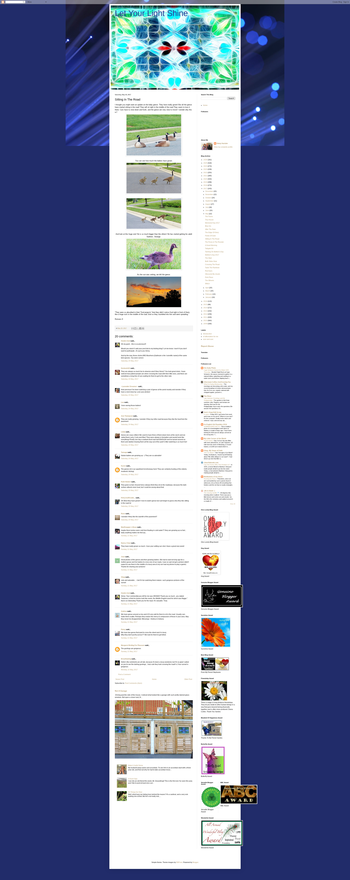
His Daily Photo (210, 368)
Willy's (207, 284)
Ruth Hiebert (126, 482)
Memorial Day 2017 (212, 223)
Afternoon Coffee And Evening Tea (217, 382)
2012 (205, 314)
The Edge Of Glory (212, 232)
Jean (123, 557)
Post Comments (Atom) (133, 683)
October (208, 198)
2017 (205, 189)
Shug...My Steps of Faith (213, 451)
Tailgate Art (209, 248)
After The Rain (210, 229)
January (208, 297)
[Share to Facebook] (140, 328)
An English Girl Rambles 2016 (215, 424)
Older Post (188, 679)
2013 (205, 311)
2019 (205, 182)
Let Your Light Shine (151, 13)
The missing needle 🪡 (211, 493)
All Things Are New (135, 792)
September (209, 201)
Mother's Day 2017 (212, 255)
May (207, 214)
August (208, 204)
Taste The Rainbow (212, 268)
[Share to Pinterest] (143, 328)
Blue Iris (208, 226)
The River (207, 396)
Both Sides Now (211, 261)
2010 (205, 321)
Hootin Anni (125, 341)
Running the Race (210, 479)
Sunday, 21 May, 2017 (129, 536)
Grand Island (208, 440)
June (207, 210)
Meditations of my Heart (213, 477)
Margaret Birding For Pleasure (133, 645)
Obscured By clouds (212, 274)
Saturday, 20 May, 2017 (129, 361)
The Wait (208, 258)
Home (154, 679)
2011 (205, 317)
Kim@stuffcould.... (128, 498)
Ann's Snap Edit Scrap (212, 412)
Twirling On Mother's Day (214, 252)
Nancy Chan (126, 543)
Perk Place (209, 277)
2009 (205, 324)
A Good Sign (132, 779)
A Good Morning (211, 245)
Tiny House (209, 220)
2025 (205, 163)
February (208, 294)
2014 (205, 308)
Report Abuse (207, 346)
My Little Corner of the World (215, 439)
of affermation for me (210, 337)
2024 (205, 166)
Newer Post (120, 679)
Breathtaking (126, 659)
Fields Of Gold (210, 236)
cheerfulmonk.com (211, 463)
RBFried (179, 862)
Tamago (124, 452)
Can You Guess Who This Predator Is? (217, 465)
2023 (205, 169)
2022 (205, 173)
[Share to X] (137, 328)
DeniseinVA (125, 368)
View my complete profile (223, 147)
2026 (205, 160)
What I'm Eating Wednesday (213, 384)
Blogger (195, 862)
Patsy (123, 629)
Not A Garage (121, 691)
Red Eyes (208, 271)
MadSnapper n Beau (129, 527)
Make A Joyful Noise (135, 765)
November (209, 194)
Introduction (207, 334)
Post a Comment (124, 674)
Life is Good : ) (209, 491)
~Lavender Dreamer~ (129, 386)
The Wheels (209, 280)
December (209, 191)
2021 (205, 176)
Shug (123, 577)
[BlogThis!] (135, 328)
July (207, 207)
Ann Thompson (127, 416)
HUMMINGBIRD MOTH (212, 426)
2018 (205, 185)
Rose (123, 514)
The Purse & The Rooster (214, 242)
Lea (122, 402)
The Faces (209, 216)
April (207, 288)
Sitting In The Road (212, 239)
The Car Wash (209, 452)
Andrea (124, 611)
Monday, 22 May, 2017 (129, 670)
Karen (123, 466)
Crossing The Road (212, 264)
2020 (205, 179)
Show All (232, 504)
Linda (123, 432)
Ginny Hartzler (222, 143)
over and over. (208, 339)
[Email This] (132, 328)
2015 (205, 305)
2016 (205, 301)
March (207, 291)
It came (206, 414)
